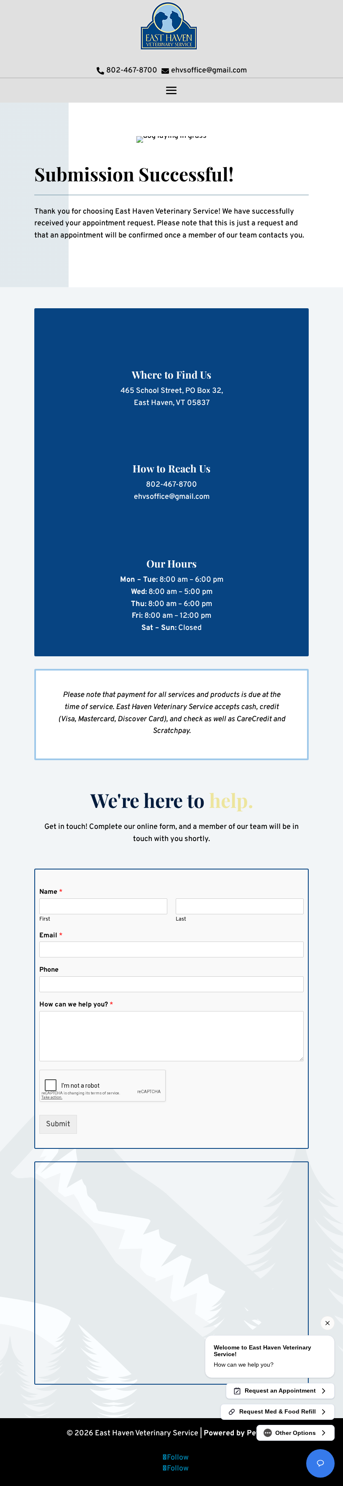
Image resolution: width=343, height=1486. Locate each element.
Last (181, 919)
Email (51, 935)
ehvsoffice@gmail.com (172, 497)
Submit (58, 1124)
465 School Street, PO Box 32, (171, 391)
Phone (49, 970)
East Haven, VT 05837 (172, 403)
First (44, 919)
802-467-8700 (171, 485)
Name (51, 892)
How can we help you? (76, 1005)
